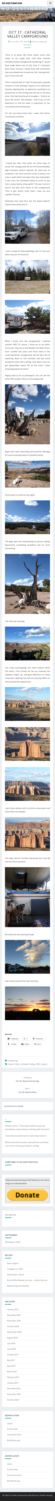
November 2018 (14, 1320)
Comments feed (14, 1434)
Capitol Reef (13, 1064)
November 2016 (14, 1394)
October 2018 (13, 1326)
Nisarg (49, 1495)
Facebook (10, 1215)
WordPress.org (13, 1440)
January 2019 (12, 1309)
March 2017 (12, 1371)
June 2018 (11, 1349)
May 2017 (11, 1360)
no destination (12, 3)
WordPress (33, 1495)
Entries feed (12, 1429)
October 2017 (13, 1354)
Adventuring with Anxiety (18, 1285)
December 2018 (13, 1315)
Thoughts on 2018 (15, 1269)
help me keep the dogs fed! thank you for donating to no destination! (27, 1182)
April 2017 (11, 1366)
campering (13, 1060)
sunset (44, 1064)
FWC (38, 1064)
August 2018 (12, 1337)
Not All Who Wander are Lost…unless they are (27, 1280)
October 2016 (13, 1399)
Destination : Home (15, 1274)
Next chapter (13, 1263)
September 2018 (14, 1332)
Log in (9, 1423)
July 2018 (11, 1343)
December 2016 (13, 1388)
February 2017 (13, 1377)
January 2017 (12, 1382)
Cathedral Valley (27, 1064)
